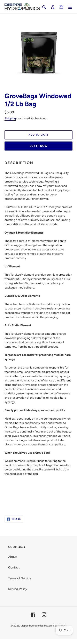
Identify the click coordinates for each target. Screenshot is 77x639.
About (12, 557)
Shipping (10, 118)
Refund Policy (17, 589)
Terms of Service (19, 578)
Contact (14, 567)
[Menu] (70, 6)
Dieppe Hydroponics (32, 625)
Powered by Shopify (55, 625)
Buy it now (38, 145)
